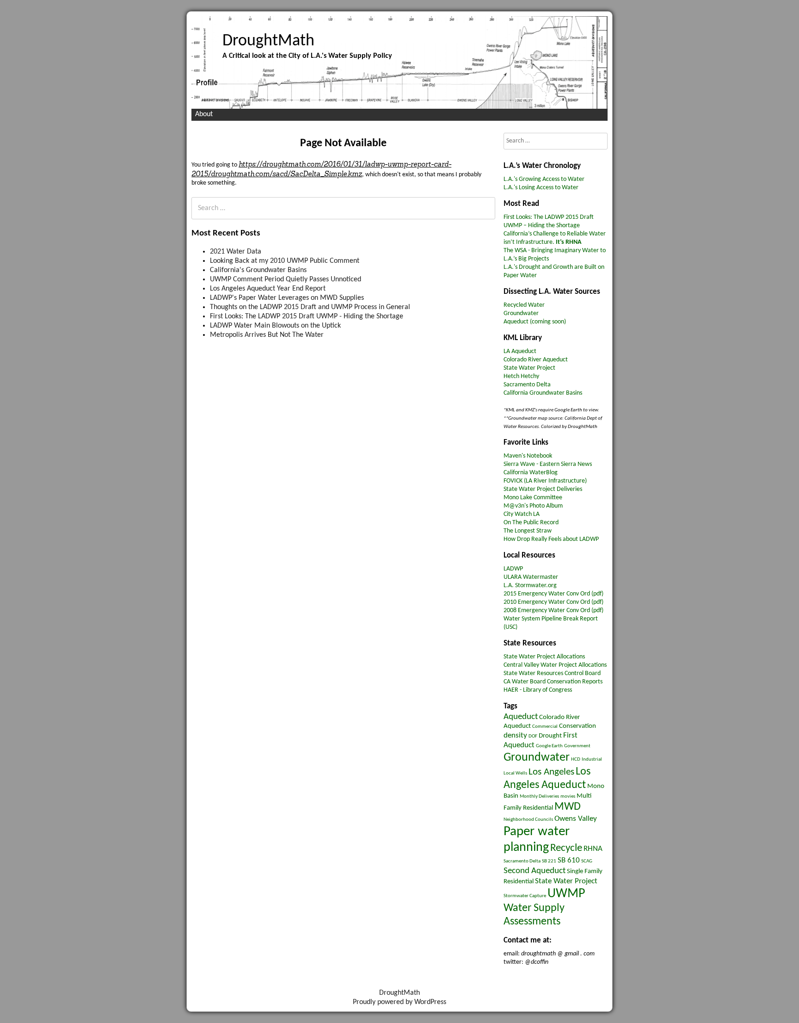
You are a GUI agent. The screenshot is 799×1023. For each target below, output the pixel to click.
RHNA (593, 849)
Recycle (566, 848)
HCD (575, 759)
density (515, 735)
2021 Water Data (235, 251)
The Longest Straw (528, 530)
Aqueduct (521, 716)
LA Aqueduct (520, 351)
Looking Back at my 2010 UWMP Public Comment (284, 261)
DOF (533, 736)
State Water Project (529, 368)
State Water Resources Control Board (552, 673)
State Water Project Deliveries (543, 489)
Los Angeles (551, 772)
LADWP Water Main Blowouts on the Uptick (275, 325)
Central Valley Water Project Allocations (555, 665)
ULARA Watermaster (531, 577)
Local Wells (515, 773)
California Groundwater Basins (543, 393)
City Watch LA (522, 514)
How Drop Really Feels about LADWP (551, 539)
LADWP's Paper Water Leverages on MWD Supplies (287, 298)
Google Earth (549, 746)
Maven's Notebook (528, 456)
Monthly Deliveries (539, 796)
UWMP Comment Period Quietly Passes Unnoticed (285, 279)
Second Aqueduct (534, 870)
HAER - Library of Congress (538, 690)
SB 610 (569, 860)
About (204, 114)
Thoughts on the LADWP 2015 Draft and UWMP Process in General (310, 307)
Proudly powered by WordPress (399, 1002)
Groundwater (521, 313)
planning (526, 847)
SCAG (586, 861)
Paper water (537, 831)
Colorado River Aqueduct (536, 359)
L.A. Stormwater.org (530, 585)
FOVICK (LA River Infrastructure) (545, 480)
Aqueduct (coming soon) (535, 321)
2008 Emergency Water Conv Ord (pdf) (553, 610)
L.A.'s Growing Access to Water (544, 179)
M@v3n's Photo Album (533, 505)
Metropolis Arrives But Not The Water (267, 335)
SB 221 (549, 861)
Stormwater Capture (525, 896)
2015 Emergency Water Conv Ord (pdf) (553, 593)
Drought (550, 735)
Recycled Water (524, 305)
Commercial (545, 726)
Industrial (592, 759)
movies (567, 796)
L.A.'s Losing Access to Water (541, 187)
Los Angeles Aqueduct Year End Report (268, 288)
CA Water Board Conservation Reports (553, 681)
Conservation (577, 726)
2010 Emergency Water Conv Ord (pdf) (553, 602)
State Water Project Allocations (544, 656)
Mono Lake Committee (533, 497)
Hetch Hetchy (521, 376)
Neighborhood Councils (528, 819)
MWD (567, 806)
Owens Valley (575, 819)
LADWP (513, 568)
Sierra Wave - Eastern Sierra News (548, 464)
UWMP (566, 893)
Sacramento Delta (527, 384)
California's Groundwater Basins (258, 270)
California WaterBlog (531, 472)
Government (577, 746)
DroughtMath (268, 41)
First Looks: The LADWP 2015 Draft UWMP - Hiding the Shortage (306, 316)
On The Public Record (531, 522)
